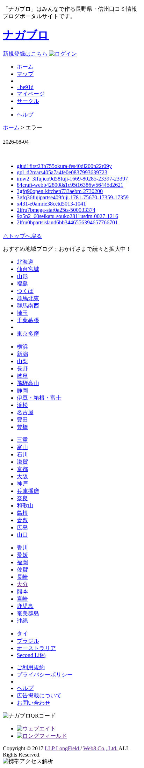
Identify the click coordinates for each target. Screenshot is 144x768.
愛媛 (22, 555)
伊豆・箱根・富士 (39, 398)
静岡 (22, 390)
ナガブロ (26, 35)
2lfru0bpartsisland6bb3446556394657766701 (67, 222)
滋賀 (22, 462)
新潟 (22, 354)
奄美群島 (28, 613)
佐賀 (22, 570)
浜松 (22, 405)
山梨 (22, 361)
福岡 (22, 562)
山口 (22, 535)
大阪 (22, 476)
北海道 (25, 262)
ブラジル (28, 641)
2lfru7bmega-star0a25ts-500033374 (56, 210)
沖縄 (22, 621)
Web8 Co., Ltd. (100, 748)
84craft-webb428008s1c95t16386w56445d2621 (70, 185)
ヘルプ (25, 115)
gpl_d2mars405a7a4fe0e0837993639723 (62, 172)
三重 (22, 440)
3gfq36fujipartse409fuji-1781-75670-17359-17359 (73, 197)
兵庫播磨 (28, 491)
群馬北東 (28, 298)
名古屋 (25, 412)
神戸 (22, 484)
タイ (22, 634)
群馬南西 (28, 306)
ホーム (25, 67)
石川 (22, 454)
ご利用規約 (31, 667)
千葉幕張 (28, 320)
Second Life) (31, 655)
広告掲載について (39, 695)
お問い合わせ (33, 703)
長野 (22, 368)
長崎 (22, 577)
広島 (22, 527)
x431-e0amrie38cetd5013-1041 (51, 204)
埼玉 (22, 313)
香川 (22, 548)
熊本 (22, 591)
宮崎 (22, 599)
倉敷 (22, 520)
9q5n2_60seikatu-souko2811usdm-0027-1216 (67, 216)
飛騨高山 (28, 383)
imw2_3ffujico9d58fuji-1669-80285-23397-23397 (72, 179)
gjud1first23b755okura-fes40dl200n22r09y (64, 166)
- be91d (25, 87)
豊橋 (22, 427)
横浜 (22, 347)
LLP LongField (62, 748)
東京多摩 (28, 334)
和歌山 (25, 506)
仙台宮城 (28, 269)
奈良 (22, 498)
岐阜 (22, 376)
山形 (22, 276)
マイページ (31, 94)
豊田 (22, 420)
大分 (22, 584)
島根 (22, 513)
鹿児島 (25, 606)
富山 (22, 447)
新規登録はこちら (26, 54)
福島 (22, 284)
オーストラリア (36, 648)
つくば (25, 291)
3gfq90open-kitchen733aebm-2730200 (60, 191)
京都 (22, 469)
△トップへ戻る (22, 236)
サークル (28, 101)
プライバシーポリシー (45, 675)
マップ (25, 74)
